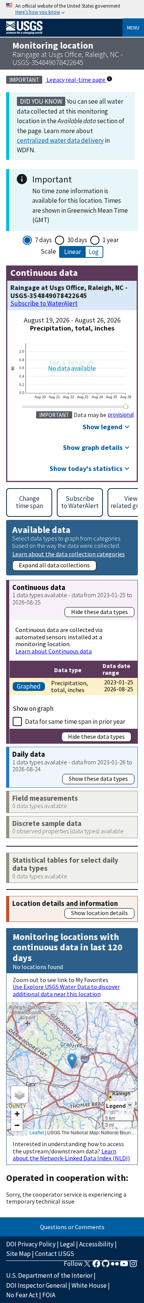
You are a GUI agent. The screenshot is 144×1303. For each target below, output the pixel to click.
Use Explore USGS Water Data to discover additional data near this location (66, 990)
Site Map (18, 1253)
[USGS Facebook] (96, 1266)
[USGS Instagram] (133, 1266)
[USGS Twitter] (87, 1266)
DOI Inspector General (36, 1285)
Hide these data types (99, 612)
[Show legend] (130, 1105)
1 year (111, 240)
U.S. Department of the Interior (49, 1275)
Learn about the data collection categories (68, 553)
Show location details (99, 913)
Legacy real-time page (75, 79)
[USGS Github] (105, 1266)
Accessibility (96, 1244)
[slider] (125, 406)
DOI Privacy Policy (31, 1244)
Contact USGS (54, 1253)
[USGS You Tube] (124, 1266)
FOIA (48, 1295)
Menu (133, 27)
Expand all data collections (54, 565)
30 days (77, 240)
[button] (72, 1061)
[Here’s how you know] (72, 9)
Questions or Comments (72, 1227)
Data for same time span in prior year (75, 721)
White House (89, 1285)
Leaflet (37, 1132)
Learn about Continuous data (53, 651)
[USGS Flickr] (114, 1266)
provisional (121, 414)
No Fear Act (22, 1295)
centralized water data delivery (60, 140)
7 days (43, 240)
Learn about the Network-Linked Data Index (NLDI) (71, 1154)
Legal (67, 1244)
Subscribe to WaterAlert (44, 303)
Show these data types (98, 778)
